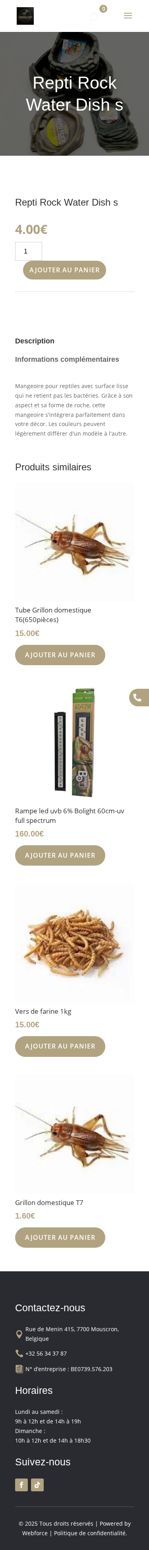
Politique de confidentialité (90, 1533)
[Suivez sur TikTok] (37, 1485)
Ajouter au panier (64, 270)
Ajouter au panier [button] (60, 654)
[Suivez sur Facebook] (21, 1485)
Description (34, 341)
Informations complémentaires (67, 359)
